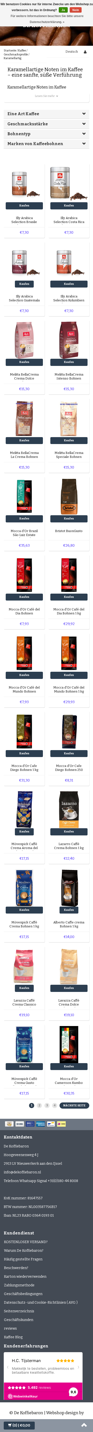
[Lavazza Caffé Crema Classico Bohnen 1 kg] (24, 966)
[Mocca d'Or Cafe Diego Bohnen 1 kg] (24, 731)
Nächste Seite (74, 1105)
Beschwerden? (16, 1268)
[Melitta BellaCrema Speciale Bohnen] (69, 418)
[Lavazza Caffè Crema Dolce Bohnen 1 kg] (69, 966)
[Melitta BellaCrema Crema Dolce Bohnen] (24, 340)
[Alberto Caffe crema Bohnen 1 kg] (69, 887)
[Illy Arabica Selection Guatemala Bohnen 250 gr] (24, 261)
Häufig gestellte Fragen (23, 1259)
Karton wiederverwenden (25, 1277)
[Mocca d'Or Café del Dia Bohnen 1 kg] (69, 574)
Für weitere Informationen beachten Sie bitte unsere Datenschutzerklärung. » (47, 19)
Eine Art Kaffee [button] (23, 114)
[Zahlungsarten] (36, 1124)
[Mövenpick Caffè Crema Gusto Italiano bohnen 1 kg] (24, 1044)
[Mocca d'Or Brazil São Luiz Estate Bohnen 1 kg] (24, 496)
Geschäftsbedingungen (23, 1294)
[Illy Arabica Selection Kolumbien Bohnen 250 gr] (69, 261)
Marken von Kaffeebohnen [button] (35, 143)
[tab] (46, 114)
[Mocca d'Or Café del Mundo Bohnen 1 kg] (69, 653)
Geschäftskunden (18, 1320)
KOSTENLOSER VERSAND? (26, 1242)
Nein (75, 10)
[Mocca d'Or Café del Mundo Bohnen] (24, 653)
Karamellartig (12, 58)
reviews (10, 1328)
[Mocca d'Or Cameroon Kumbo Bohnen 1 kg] (69, 1044)
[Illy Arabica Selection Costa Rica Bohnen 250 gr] (69, 183)
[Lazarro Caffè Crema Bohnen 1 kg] (69, 809)
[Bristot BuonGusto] (69, 496)
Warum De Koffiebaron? (23, 1251)
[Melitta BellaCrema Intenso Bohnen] (69, 340)
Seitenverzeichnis (19, 1311)
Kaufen (24, 205)
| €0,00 (21, 1425)
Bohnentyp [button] (18, 134)
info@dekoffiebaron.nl (22, 1172)
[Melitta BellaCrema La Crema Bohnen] (24, 418)
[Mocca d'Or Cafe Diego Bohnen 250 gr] (69, 731)
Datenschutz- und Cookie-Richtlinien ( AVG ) (41, 1302)
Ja (63, 10)
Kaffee (22, 50)
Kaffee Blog (13, 1337)
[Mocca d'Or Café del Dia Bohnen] (24, 574)
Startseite (10, 50)
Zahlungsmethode (19, 1285)
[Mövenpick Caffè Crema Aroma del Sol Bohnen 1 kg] (24, 809)
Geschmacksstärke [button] (27, 124)
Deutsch (71, 51)
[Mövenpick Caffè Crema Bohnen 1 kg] (24, 887)
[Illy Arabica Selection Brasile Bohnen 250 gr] (24, 183)
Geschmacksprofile (16, 54)
